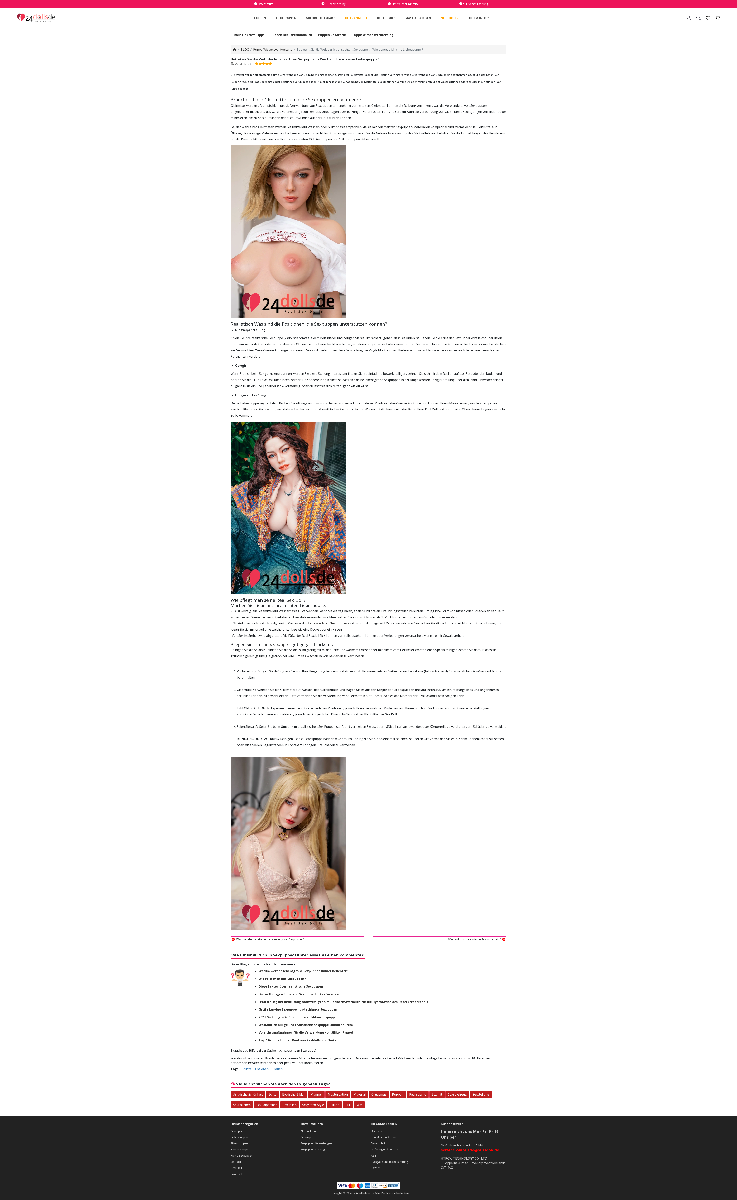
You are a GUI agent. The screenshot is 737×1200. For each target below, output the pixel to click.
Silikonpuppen (239, 1143)
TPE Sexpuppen (240, 1149)
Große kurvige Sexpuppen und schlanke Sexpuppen (298, 1009)
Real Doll (236, 1168)
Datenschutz (379, 1143)
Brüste (246, 1069)
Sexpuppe (260, 18)
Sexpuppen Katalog (313, 1149)
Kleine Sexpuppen (242, 1155)
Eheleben (262, 1069)
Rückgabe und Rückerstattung (389, 1162)
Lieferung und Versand (385, 1149)
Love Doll (237, 1174)
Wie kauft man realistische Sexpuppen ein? (474, 939)
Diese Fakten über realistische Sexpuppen (291, 986)
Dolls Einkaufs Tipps (249, 35)
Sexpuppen (320, 99)
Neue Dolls (449, 18)
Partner (375, 1168)
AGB (373, 1155)
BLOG (245, 49)
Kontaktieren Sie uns (383, 1137)
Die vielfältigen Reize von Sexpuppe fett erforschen (299, 994)
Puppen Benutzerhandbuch (291, 35)
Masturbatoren (418, 18)
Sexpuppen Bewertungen (316, 1143)
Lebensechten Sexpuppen (327, 623)
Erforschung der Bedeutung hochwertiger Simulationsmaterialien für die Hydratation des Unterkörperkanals (343, 1002)
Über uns (376, 1131)
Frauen (277, 1069)
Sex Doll (295, 600)
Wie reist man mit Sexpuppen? (282, 979)
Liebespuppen (286, 18)
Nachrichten (308, 1131)
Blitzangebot (356, 18)
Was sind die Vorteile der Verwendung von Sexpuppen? (270, 939)
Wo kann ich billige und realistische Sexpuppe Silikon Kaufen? (306, 1025)
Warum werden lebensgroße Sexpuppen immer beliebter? (303, 971)
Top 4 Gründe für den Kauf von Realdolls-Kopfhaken (299, 1040)
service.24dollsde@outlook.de (470, 1150)
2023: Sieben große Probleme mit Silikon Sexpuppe (298, 1017)
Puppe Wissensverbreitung (373, 35)
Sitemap (306, 1137)
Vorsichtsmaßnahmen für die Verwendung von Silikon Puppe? (306, 1032)
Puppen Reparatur (332, 35)
